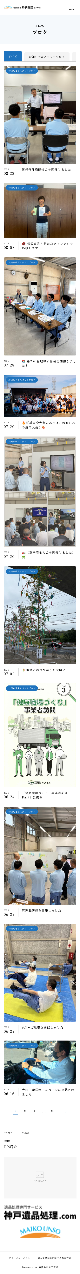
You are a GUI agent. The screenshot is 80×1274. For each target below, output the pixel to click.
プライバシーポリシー (21, 1257)
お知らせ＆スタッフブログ (47, 57)
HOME (8, 1133)
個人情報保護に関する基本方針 (54, 1257)
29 (53, 1111)
